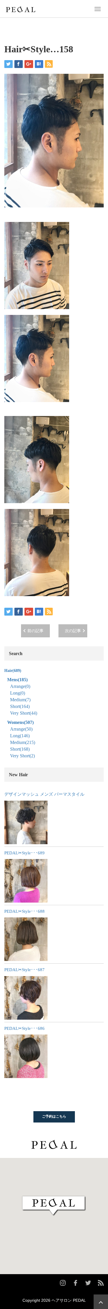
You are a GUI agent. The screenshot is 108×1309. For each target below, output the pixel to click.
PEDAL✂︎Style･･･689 (24, 853)
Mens (17, 679)
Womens (20, 722)
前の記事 (35, 631)
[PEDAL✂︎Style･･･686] (26, 1056)
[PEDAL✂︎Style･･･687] (26, 998)
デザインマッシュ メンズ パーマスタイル (44, 794)
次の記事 (73, 631)
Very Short (23, 713)
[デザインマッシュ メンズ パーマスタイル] (26, 822)
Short (20, 706)
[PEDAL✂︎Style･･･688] (26, 939)
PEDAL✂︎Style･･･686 (24, 1028)
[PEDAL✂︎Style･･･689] (26, 881)
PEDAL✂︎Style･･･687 (24, 969)
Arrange (20, 686)
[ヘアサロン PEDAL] (20, 8)
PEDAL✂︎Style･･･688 (24, 911)
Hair (12, 670)
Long (17, 693)
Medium (20, 699)
